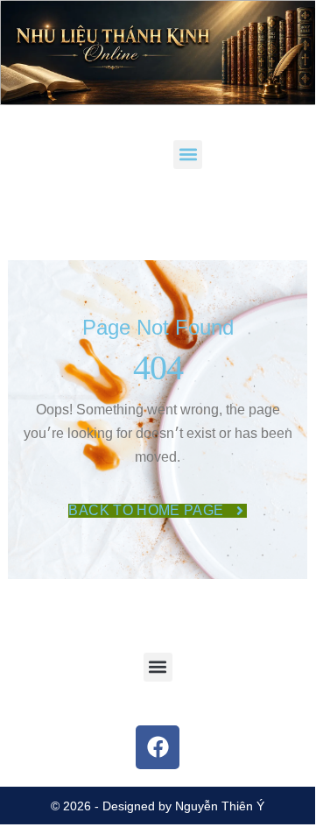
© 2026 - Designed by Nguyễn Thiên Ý (157, 806)
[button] (187, 154)
